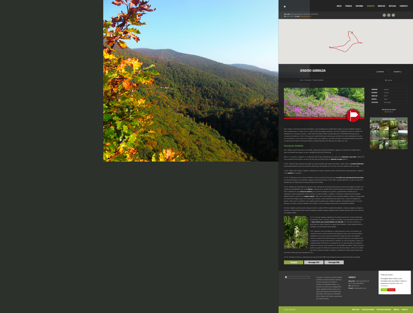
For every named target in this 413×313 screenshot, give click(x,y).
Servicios (381, 6)
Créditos (396, 309)
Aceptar (384, 290)
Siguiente (400, 71)
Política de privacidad (384, 309)
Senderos (370, 6)
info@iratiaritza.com (305, 16)
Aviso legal (355, 309)
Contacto (404, 6)
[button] (351, 32)
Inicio (301, 80)
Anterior (383, 71)
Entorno (359, 6)
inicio (339, 6)
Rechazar (391, 290)
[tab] (389, 89)
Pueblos (348, 6)
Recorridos (308, 80)
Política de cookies (368, 309)
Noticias (392, 6)
